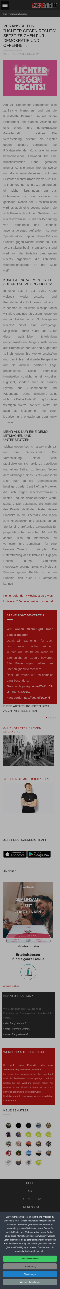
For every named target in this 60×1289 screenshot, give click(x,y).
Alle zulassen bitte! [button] (30, 1258)
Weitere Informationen (30, 1281)
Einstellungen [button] (30, 1274)
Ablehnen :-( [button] (30, 1266)
